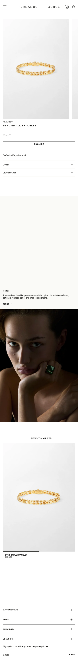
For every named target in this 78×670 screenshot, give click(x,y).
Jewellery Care (9, 172)
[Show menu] (4, 7)
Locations (8, 639)
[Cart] (74, 7)
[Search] (10, 7)
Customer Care (10, 610)
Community (8, 629)
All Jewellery (8, 121)
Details (6, 164)
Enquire (39, 144)
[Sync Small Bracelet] (39, 497)
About (6, 619)
